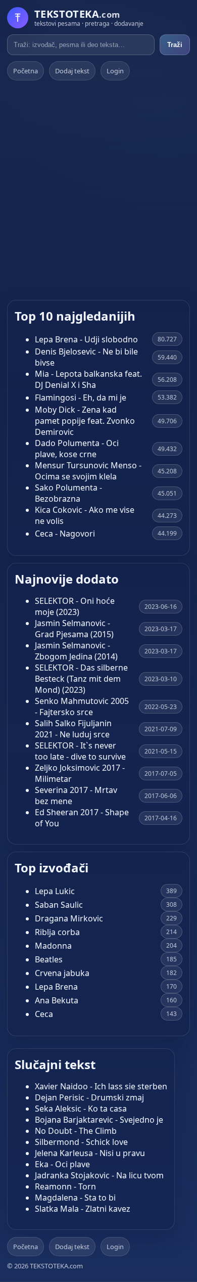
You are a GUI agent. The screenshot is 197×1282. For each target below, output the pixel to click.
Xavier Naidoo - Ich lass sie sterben (101, 1086)
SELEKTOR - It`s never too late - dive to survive (80, 751)
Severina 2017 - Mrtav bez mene (76, 795)
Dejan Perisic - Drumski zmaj (89, 1097)
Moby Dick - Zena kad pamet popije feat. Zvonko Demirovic (85, 420)
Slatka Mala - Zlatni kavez (82, 1208)
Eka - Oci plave (62, 1164)
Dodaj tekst (72, 70)
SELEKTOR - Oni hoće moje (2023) (75, 606)
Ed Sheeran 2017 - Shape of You (82, 818)
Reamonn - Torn (65, 1186)
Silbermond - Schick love (81, 1141)
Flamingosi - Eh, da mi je (80, 397)
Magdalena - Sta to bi (75, 1197)
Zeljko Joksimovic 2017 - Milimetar (80, 773)
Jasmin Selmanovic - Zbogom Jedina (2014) (76, 651)
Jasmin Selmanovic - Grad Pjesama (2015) (74, 628)
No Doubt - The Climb (76, 1130)
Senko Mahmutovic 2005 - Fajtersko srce (82, 706)
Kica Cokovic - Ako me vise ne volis (84, 515)
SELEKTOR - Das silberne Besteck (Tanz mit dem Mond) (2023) (81, 678)
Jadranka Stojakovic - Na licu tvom (99, 1175)
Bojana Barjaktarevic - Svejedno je (99, 1119)
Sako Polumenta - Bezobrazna (68, 493)
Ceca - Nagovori (65, 533)
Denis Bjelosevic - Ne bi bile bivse (86, 357)
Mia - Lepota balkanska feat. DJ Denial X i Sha (88, 379)
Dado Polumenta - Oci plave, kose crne (77, 448)
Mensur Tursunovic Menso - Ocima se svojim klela (88, 471)
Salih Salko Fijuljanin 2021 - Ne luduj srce (73, 729)
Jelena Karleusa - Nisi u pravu (90, 1153)
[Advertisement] (98, 190)
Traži (174, 45)
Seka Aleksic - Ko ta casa (81, 1108)
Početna (25, 70)
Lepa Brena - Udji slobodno (86, 339)
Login (115, 70)
